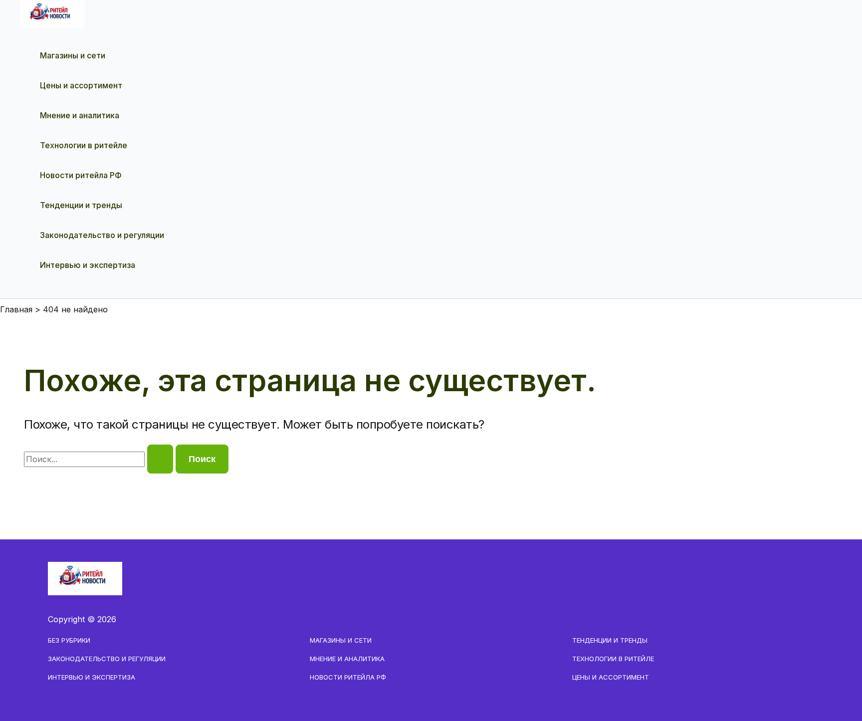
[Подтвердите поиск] (160, 459)
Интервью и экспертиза (87, 265)
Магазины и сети (72, 55)
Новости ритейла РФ (81, 175)
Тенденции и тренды (81, 205)
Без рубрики (69, 640)
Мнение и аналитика (79, 115)
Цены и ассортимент (81, 85)
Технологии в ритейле (83, 145)
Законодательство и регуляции (102, 235)
